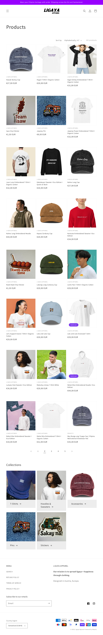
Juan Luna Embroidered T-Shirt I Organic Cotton (18, 183)
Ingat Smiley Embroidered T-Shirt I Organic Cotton (80, 81)
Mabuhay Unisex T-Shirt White (48, 385)
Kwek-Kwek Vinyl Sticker (15, 285)
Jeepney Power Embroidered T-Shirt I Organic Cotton (81, 132)
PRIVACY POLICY (12, 589)
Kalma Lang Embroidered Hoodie (18, 233)
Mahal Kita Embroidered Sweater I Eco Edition (18, 437)
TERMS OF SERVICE (13, 583)
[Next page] (72, 451)
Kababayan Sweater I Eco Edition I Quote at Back (49, 183)
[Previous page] (31, 451)
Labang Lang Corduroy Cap (47, 285)
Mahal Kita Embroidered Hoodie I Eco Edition (81, 386)
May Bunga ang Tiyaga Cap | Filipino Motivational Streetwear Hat (81, 437)
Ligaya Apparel (80, 629)
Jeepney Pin (41, 131)
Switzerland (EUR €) (15, 626)
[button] (7, 11)
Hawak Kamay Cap (13, 80)
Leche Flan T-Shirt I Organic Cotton (80, 285)
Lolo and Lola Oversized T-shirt (78, 334)
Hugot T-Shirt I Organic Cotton (48, 80)
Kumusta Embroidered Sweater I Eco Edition (80, 234)
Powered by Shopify (91, 629)
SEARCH (9, 572)
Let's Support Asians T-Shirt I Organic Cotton (20, 335)
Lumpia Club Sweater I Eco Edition (19, 385)
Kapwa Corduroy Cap (44, 233)
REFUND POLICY (12, 577)
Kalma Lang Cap (73, 182)
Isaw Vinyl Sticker (12, 131)
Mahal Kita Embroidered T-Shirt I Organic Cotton (49, 437)
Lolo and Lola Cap (43, 334)
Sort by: (59, 40)
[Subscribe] (49, 603)
